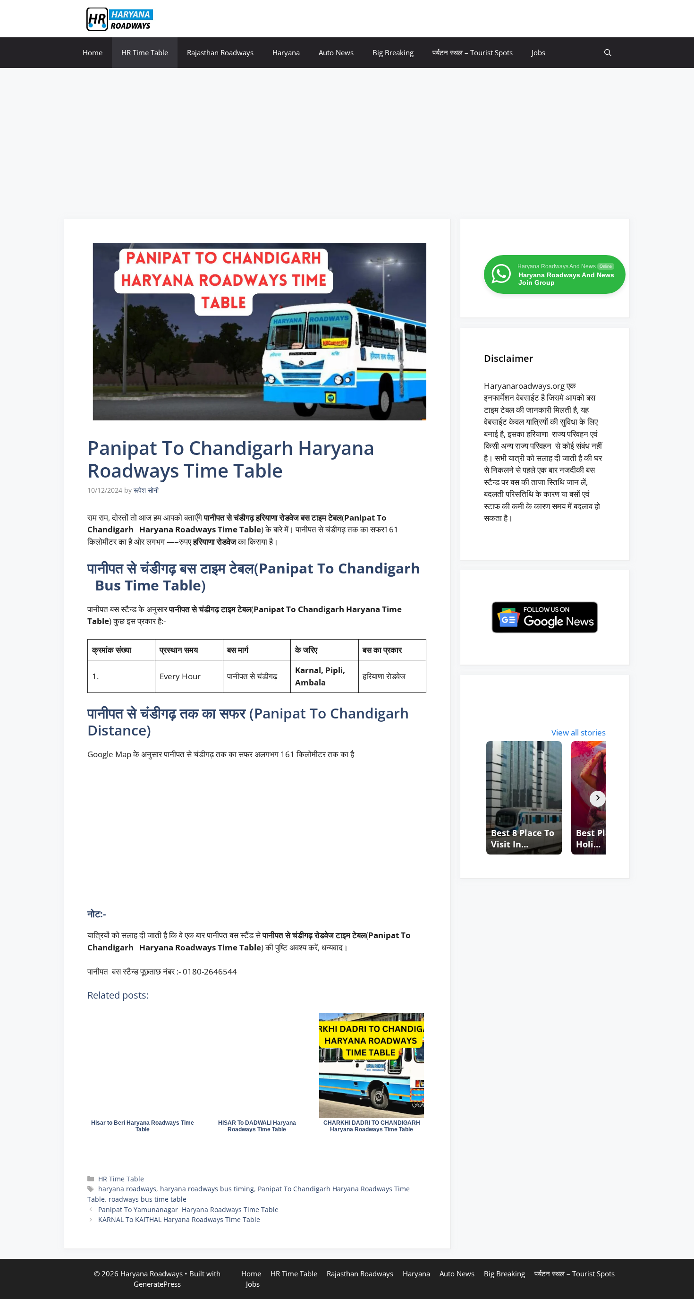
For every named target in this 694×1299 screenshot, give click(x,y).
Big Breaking (393, 52)
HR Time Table (144, 52)
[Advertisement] (347, 139)
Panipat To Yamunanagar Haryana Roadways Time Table (188, 1209)
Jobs (538, 52)
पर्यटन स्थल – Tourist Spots (472, 52)
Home (92, 52)
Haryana (286, 52)
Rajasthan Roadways (220, 52)
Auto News (336, 52)
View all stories (578, 732)
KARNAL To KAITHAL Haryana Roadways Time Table (179, 1219)
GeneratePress (157, 1284)
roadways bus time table (147, 1199)
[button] (608, 52)
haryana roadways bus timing (207, 1188)
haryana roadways (127, 1188)
